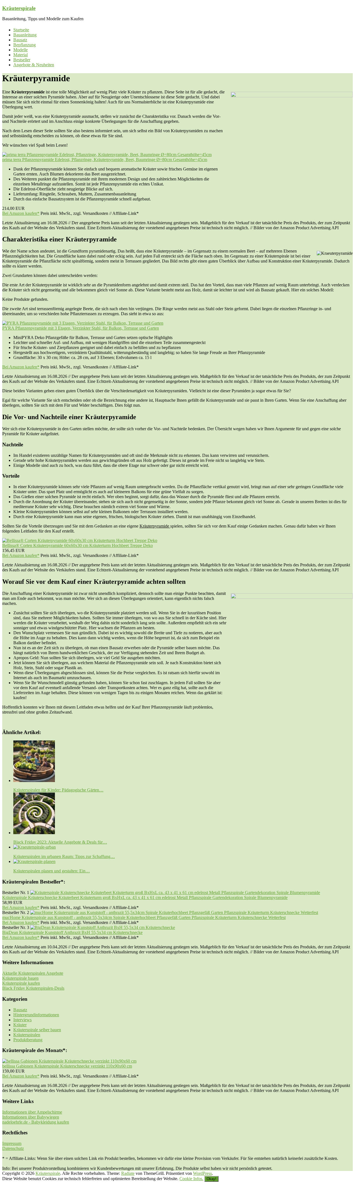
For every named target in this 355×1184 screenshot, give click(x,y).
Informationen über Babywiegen (30, 1117)
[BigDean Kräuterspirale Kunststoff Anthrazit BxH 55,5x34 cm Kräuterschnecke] (102, 927)
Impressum (11, 1143)
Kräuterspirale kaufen (21, 983)
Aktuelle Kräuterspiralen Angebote (32, 973)
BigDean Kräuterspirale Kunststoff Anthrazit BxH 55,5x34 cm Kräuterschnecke (72, 932)
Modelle (20, 49)
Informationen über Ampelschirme (32, 1112)
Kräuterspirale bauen (20, 978)
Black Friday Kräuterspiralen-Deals (33, 988)
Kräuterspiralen (26, 1034)
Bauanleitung (25, 34)
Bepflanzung (24, 44)
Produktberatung (27, 1039)
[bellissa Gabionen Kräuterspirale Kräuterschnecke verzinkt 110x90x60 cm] (69, 1061)
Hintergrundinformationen (36, 1014)
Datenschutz (13, 1148)
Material (20, 54)
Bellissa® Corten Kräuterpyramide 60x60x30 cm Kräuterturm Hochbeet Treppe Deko (77, 545)
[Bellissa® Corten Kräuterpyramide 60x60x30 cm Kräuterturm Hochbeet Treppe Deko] (79, 540)
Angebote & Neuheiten (33, 64)
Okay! (211, 1179)
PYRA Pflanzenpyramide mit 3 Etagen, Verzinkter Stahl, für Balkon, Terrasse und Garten (80, 328)
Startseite (21, 29)
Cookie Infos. (191, 1178)
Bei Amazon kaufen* (20, 213)
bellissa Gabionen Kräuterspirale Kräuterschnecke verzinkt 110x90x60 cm (67, 1066)
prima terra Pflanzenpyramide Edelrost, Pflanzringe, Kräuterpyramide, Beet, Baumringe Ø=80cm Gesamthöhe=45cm (104, 159)
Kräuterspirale (19, 8)
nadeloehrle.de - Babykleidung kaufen (35, 1122)
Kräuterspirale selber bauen (37, 1029)
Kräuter (20, 1024)
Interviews (22, 1019)
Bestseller (21, 59)
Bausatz (20, 39)
